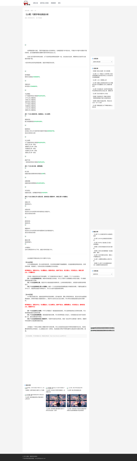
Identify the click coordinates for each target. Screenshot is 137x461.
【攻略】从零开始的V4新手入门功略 (34, 390)
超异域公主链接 (44, 3)
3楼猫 (27, 456)
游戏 (59, 3)
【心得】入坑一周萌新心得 (99, 80)
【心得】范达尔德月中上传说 (100, 93)
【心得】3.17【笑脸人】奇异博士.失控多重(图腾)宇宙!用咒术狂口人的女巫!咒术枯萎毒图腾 (102, 75)
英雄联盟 (53, 3)
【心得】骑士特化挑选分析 (74, 390)
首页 (32, 10)
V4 (35, 10)
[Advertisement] (56, 31)
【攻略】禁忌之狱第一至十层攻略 (101, 71)
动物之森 (35, 3)
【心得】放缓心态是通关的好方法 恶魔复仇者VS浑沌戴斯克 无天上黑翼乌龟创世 (102, 84)
